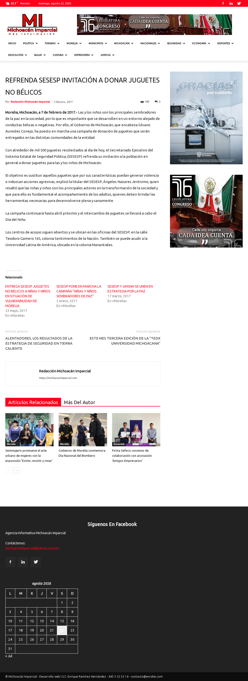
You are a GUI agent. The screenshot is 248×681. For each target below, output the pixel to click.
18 (21, 630)
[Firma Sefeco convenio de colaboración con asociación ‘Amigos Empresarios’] (136, 429)
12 (32, 621)
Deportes (223, 43)
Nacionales (148, 43)
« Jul (8, 656)
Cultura (58, 55)
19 (32, 630)
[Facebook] (223, 3)
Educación (15, 55)
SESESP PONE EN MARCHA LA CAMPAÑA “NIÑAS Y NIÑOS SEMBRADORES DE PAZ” (78, 291)
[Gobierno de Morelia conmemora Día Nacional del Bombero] (83, 429)
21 (52, 630)
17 (10, 630)
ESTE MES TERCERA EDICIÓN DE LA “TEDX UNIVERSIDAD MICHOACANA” (125, 340)
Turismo (50, 43)
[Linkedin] (231, 3)
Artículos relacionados (33, 402)
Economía (199, 43)
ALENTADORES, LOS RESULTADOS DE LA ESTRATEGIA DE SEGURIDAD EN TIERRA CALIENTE (38, 343)
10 (10, 621)
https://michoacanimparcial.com (58, 377)
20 (42, 630)
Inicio (12, 43)
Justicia (106, 55)
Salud (38, 55)
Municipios (96, 43)
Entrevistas (82, 55)
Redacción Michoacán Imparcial (30, 101)
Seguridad (174, 43)
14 (52, 621)
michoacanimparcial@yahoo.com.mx (32, 548)
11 (21, 621)
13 (42, 621)
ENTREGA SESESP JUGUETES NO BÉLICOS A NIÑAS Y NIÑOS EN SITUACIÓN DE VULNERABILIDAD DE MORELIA (27, 296)
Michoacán (122, 43)
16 (72, 621)
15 (62, 621)
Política (28, 43)
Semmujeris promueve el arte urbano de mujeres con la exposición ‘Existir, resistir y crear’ (29, 455)
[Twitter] (239, 3)
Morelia (72, 43)
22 (62, 630)
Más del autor (79, 402)
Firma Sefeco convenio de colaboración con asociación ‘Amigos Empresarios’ (132, 455)
